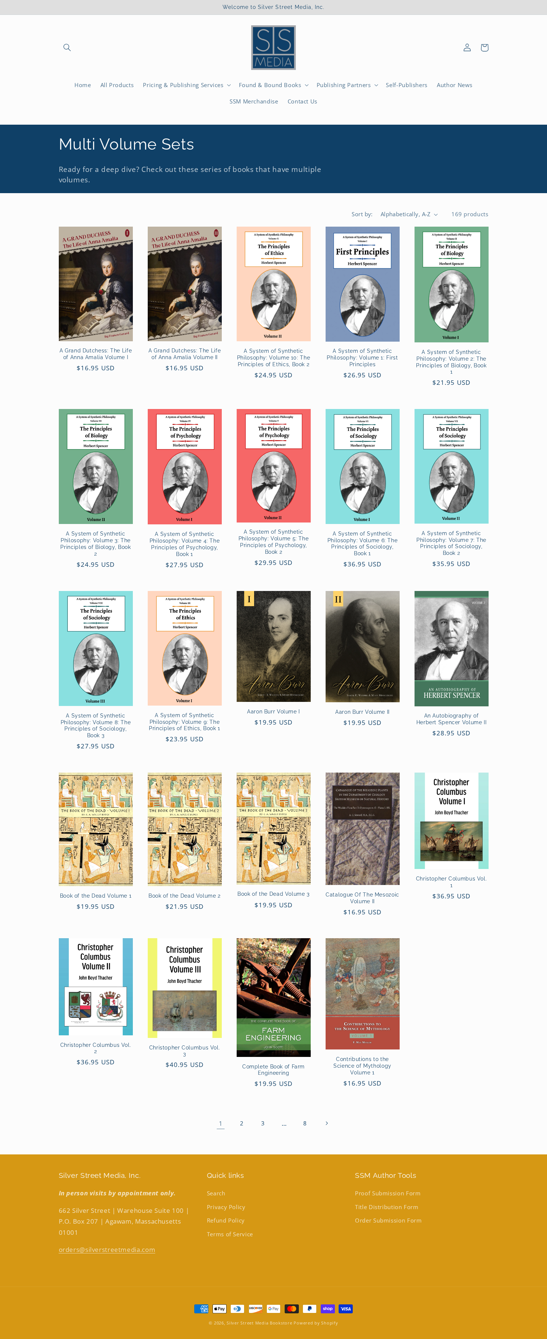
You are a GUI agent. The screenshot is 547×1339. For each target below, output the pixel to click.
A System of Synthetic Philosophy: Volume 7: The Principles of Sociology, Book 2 (451, 543)
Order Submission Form (388, 1220)
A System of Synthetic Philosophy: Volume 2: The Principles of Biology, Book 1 (451, 362)
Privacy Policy (226, 1207)
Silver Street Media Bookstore (259, 1323)
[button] (67, 47)
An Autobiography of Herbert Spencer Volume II (451, 719)
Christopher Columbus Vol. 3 (184, 1051)
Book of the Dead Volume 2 (184, 896)
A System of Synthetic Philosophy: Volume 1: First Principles (362, 357)
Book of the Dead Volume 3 (273, 894)
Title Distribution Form (387, 1207)
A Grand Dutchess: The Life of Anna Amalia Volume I (96, 354)
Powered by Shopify (316, 1323)
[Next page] (326, 1123)
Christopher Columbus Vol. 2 (95, 1048)
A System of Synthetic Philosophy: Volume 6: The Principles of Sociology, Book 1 (362, 543)
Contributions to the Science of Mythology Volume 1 (362, 1066)
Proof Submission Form (387, 1193)
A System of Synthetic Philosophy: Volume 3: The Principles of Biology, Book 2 (95, 543)
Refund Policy (226, 1220)
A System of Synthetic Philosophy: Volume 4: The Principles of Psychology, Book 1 (185, 544)
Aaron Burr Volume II (362, 712)
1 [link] (221, 1123)
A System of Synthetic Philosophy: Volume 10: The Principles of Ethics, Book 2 (273, 357)
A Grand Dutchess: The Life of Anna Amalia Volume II (184, 354)
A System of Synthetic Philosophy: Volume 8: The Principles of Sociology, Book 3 (96, 725)
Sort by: (362, 214)
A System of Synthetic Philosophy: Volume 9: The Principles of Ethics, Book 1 (184, 722)
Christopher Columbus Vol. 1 (451, 882)
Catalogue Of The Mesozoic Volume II (362, 898)
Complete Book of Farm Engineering (273, 1070)
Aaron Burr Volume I (273, 712)
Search (216, 1193)
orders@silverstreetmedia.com (107, 1249)
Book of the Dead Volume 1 (96, 896)
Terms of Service (230, 1234)
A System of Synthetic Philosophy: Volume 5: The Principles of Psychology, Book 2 (274, 542)
